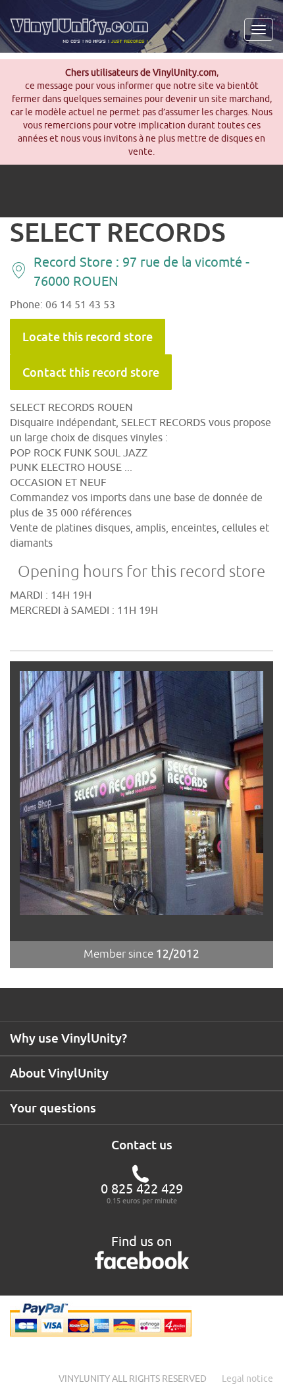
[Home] (84, 35)
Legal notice (247, 1378)
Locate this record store (87, 336)
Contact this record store (90, 372)
